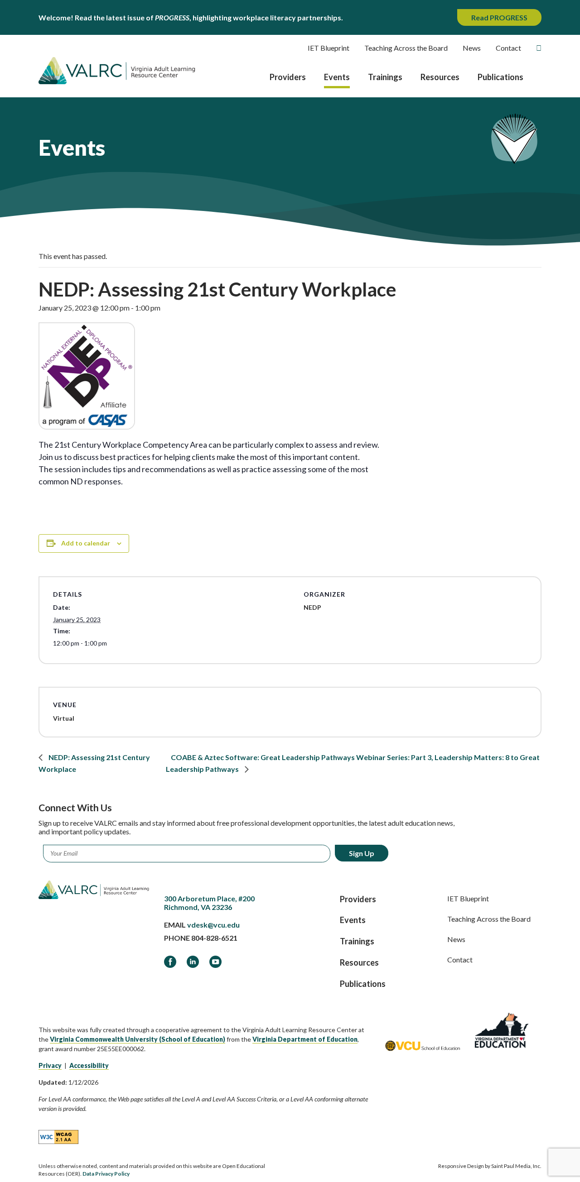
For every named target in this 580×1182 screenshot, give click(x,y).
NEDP (312, 607)
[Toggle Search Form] (538, 48)
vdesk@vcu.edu (213, 924)
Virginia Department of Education (305, 1039)
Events (337, 77)
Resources (439, 77)
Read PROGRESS (499, 17)
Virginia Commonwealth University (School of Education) (137, 1039)
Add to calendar (85, 543)
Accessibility (89, 1065)
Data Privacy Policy (106, 1173)
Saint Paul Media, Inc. (516, 1166)
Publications (500, 77)
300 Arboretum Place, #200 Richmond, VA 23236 (209, 902)
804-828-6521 (214, 937)
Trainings (385, 77)
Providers (288, 77)
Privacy (50, 1065)
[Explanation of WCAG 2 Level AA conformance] (58, 1137)
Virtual (63, 718)
